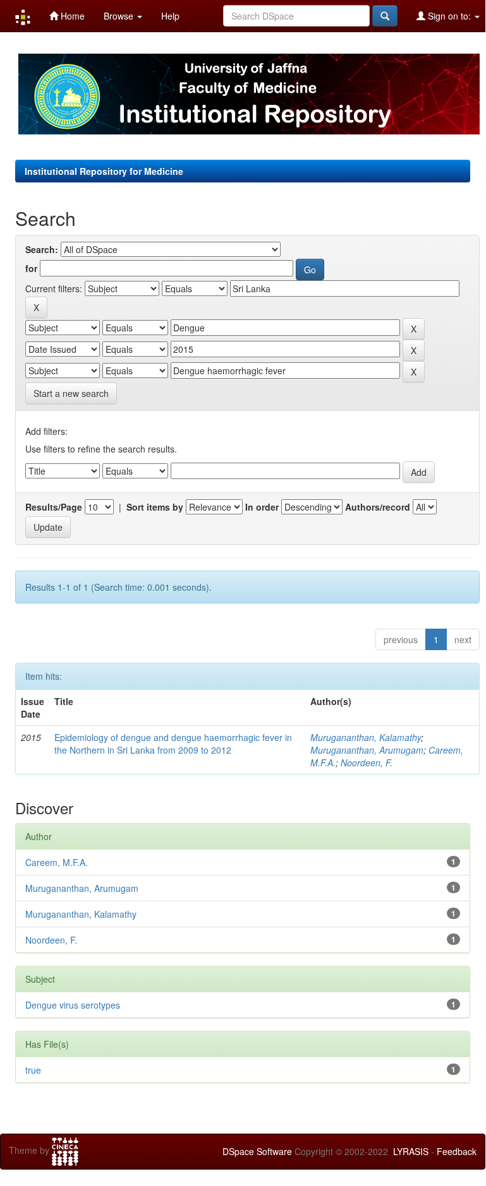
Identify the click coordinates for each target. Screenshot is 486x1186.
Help (170, 15)
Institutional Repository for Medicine (104, 171)
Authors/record (377, 507)
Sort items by (154, 507)
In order (262, 507)
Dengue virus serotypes (72, 1005)
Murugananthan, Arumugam (366, 750)
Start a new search (71, 393)
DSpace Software (257, 1151)
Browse (120, 15)
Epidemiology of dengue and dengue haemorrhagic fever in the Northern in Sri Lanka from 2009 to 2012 (173, 743)
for (31, 268)
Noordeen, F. (366, 762)
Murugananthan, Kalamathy (365, 737)
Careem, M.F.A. (56, 862)
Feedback (457, 1151)
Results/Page (53, 507)
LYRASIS (410, 1151)
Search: (41, 249)
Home (71, 15)
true (33, 1070)
